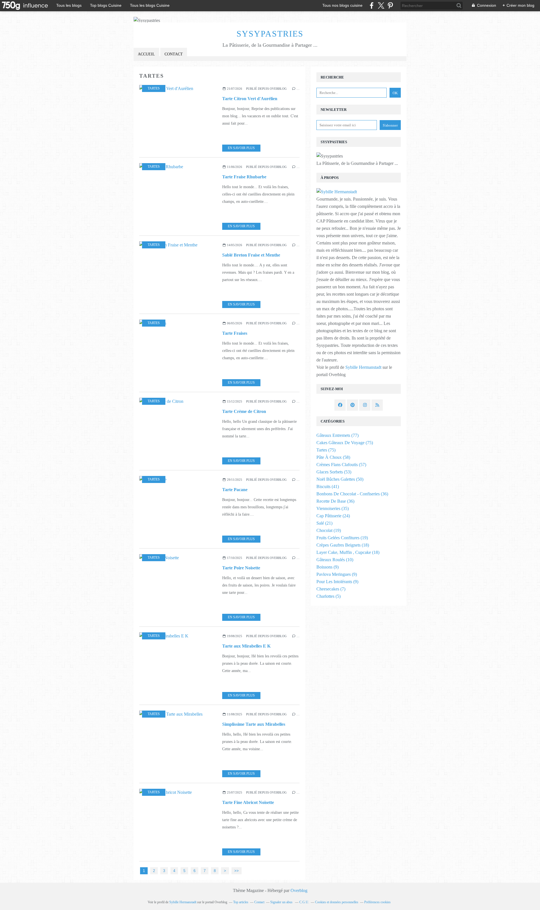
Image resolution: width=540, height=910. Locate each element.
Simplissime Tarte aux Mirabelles (253, 724)
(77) (337, 435)
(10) (334, 559)
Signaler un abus (281, 902)
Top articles (240, 902)
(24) (333, 515)
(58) (333, 457)
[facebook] (371, 5)
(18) (342, 545)
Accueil (146, 54)
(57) (341, 464)
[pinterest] (390, 5)
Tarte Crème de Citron (244, 411)
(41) (327, 486)
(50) (339, 479)
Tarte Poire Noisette (241, 567)
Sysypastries (270, 33)
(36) (352, 493)
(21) (324, 523)
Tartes (154, 88)
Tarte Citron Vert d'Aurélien (249, 98)
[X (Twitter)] (380, 5)
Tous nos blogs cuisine (342, 5)
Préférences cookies (377, 902)
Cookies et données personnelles (336, 902)
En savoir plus (241, 148)
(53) (333, 471)
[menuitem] (146, 54)
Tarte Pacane (235, 489)
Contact (174, 54)
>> (236, 871)
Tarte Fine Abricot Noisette (248, 802)
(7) (330, 589)
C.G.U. (304, 902)
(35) (332, 508)
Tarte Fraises (234, 333)
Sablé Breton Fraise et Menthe (251, 255)
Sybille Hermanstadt (363, 367)
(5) (328, 596)
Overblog (299, 890)
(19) (328, 530)
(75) (344, 442)
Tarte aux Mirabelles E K (246, 646)
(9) (327, 567)
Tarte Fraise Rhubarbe (244, 176)
